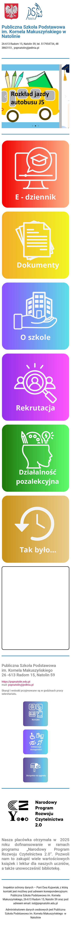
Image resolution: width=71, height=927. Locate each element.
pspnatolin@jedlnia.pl (21, 684)
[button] (5, 96)
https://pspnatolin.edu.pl (16, 681)
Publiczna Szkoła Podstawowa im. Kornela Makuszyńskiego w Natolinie (34, 31)
